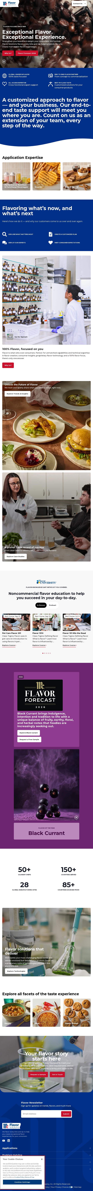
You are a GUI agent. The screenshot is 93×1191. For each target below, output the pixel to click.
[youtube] (4, 1140)
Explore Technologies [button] (16, 971)
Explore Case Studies (15, 556)
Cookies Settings (22, 1182)
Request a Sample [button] (38, 1074)
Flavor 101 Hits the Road (74, 633)
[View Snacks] (47, 176)
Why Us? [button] (8, 53)
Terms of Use (29, 1177)
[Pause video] (4, 61)
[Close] (41, 1159)
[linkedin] (8, 1140)
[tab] (41, 605)
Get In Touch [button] (57, 1074)
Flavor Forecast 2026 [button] (27, 53)
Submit (66, 1114)
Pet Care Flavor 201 (11, 633)
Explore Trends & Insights (17, 394)
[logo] (46, 1126)
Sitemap (77, 1187)
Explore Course (8, 645)
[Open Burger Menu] (89, 3)
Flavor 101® (38, 633)
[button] (42, 653)
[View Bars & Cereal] (77, 176)
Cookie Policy (19, 1177)
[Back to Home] (9, 3)
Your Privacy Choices (60, 1187)
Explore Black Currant (29, 733)
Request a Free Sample (29, 739)
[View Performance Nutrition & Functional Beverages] (16, 176)
